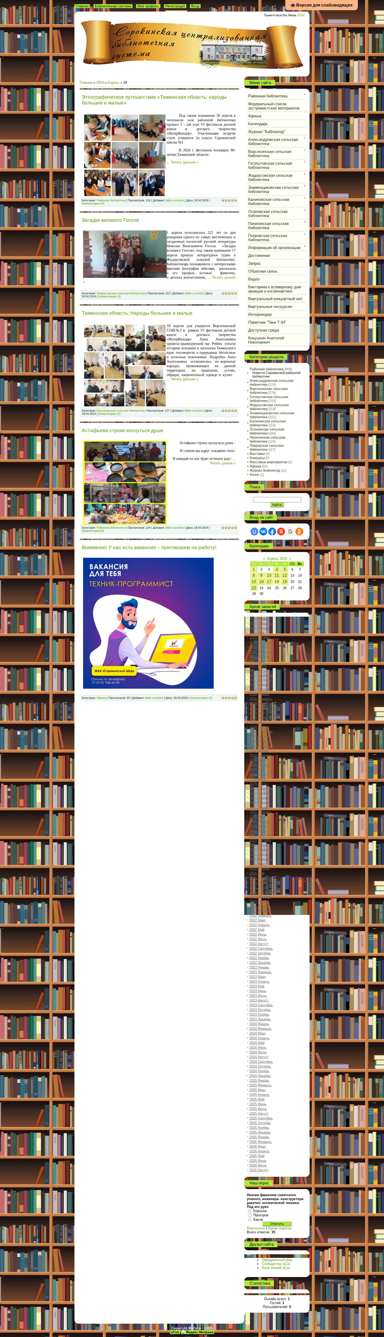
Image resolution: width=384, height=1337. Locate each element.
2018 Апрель (259, 708)
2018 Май (256, 713)
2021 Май (256, 873)
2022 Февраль (260, 916)
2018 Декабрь (260, 746)
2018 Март (257, 703)
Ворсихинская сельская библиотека (120, 410)
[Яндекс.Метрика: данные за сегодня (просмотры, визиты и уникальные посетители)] (197, 1332)
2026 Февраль (260, 1142)
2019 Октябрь (260, 793)
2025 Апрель (259, 1095)
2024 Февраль (260, 1029)
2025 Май (256, 1099)
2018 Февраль (260, 699)
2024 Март (257, 1033)
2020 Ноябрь (259, 845)
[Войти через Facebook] (272, 531)
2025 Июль (258, 1109)
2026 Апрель (259, 1151)
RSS (301, 15)
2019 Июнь (257, 774)
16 (261, 581)
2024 (100, 83)
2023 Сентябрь (261, 1005)
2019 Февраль (260, 755)
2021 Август (259, 887)
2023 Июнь (257, 991)
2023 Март (257, 977)
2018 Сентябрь (261, 732)
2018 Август (259, 727)
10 (269, 575)
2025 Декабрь (260, 1132)
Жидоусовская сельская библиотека (121, 293)
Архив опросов (280, 1228)
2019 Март (257, 760)
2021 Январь (259, 854)
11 (277, 575)
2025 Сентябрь (261, 1118)
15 (254, 581)
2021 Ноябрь (259, 901)
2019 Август (259, 784)
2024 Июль (258, 1052)
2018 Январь (259, 694)
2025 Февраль (260, 1085)
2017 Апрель (259, 656)
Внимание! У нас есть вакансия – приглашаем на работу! (149, 547)
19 (284, 581)
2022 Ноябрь (259, 958)
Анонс (254, 475)
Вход (195, 6)
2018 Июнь (257, 718)
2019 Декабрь (260, 802)
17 (269, 581)
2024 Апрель (259, 1038)
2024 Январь (259, 1024)
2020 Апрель (259, 821)
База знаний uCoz (276, 1268)
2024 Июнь (257, 1047)
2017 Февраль (260, 652)
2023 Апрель (259, 982)
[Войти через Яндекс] (281, 531)
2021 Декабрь (260, 906)
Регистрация (175, 6)
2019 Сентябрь (261, 788)
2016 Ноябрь (259, 647)
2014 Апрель (259, 628)
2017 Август (259, 670)
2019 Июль (258, 779)
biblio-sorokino (175, 200)
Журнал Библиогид (265, 470)
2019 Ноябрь (259, 798)
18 (277, 581)
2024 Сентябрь (261, 1062)
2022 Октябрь (260, 953)
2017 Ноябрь (259, 685)
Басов (258, 1220)
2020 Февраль (260, 812)
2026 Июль (258, 1165)
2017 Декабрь (260, 689)
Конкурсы (257, 458)
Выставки (257, 454)
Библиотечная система (113, 6)
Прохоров (261, 1215)
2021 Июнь (257, 878)
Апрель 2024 (277, 559)
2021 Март (257, 864)
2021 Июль (258, 883)
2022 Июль (258, 939)
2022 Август (259, 944)
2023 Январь (259, 967)
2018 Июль (258, 722)
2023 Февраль (260, 972)
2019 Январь (259, 751)
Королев (260, 1211)
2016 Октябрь (260, 642)
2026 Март (257, 1146)
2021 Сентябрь (261, 892)
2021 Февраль (260, 859)
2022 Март (257, 920)
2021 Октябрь (260, 897)
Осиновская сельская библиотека (267, 431)
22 (254, 588)
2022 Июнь (257, 934)
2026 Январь (259, 1137)
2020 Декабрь (260, 850)
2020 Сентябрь (261, 835)
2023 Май (256, 986)
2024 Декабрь (260, 1076)
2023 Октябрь (260, 1010)
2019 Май (256, 769)
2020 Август (259, 831)
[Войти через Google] (290, 531)
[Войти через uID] (254, 531)
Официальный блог (277, 1260)
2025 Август (259, 1113)
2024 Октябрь (260, 1066)
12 (284, 575)
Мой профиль (148, 6)
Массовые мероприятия (268, 462)
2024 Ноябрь (259, 1071)
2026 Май (256, 1156)
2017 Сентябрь (261, 675)
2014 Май (256, 633)
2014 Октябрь (260, 637)
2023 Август (259, 1000)
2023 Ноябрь (259, 1014)
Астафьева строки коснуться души (122, 430)
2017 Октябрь (260, 680)
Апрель (113, 83)
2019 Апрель (259, 765)
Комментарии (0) (93, 203)
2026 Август (259, 1170)
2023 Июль (258, 996)
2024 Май (256, 1043)
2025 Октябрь (260, 1123)
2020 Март (257, 817)
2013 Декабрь (260, 619)
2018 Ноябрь (259, 741)
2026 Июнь (257, 1161)
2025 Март (257, 1090)
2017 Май (256, 661)
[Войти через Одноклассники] (299, 531)
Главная (82, 6)
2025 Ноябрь (259, 1128)
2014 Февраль (260, 623)
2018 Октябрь (260, 736)
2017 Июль (258, 666)
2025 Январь (259, 1080)
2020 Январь (259, 807)
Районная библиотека (111, 200)
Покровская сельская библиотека (267, 447)
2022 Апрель (259, 925)
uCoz (175, 1332)
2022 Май (256, 930)
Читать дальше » (184, 162)
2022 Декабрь (260, 963)
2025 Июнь (257, 1104)
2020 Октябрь (260, 840)
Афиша (101, 697)
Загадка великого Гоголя (110, 220)
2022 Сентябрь (261, 949)
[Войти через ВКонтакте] (263, 531)
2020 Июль (258, 826)
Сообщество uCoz (276, 1264)
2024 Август (259, 1057)
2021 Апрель (259, 868)
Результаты (256, 1228)
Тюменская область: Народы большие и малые (137, 313)
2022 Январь (259, 911)
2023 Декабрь (260, 1019)
